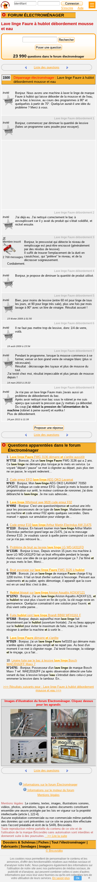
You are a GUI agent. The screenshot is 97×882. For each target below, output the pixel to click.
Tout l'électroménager (68, 842)
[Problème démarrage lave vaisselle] (25, 67)
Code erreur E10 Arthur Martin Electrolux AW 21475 (50, 525)
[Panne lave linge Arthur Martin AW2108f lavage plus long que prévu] (67, 67)
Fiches (43, 842)
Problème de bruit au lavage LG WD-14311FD (47, 547)
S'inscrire (67, 8)
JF (4, 238)
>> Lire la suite (56, 836)
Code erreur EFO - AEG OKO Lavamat (41, 479)
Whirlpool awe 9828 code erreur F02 (41, 502)
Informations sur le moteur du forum (50, 790)
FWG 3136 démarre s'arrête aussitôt (47, 457)
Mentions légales (48, 795)
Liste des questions (46, 67)
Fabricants (9, 846)
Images (44, 846)
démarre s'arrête (34, 638)
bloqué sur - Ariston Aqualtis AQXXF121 (47, 592)
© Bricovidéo (54, 850)
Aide (80, 8)
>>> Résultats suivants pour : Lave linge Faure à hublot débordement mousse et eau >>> (48, 688)
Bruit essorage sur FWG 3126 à (47, 570)
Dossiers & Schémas (19, 842)
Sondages (28, 846)
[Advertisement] (46, 177)
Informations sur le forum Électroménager (49, 784)
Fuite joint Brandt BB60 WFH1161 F (45, 615)
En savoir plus (61, 878)
